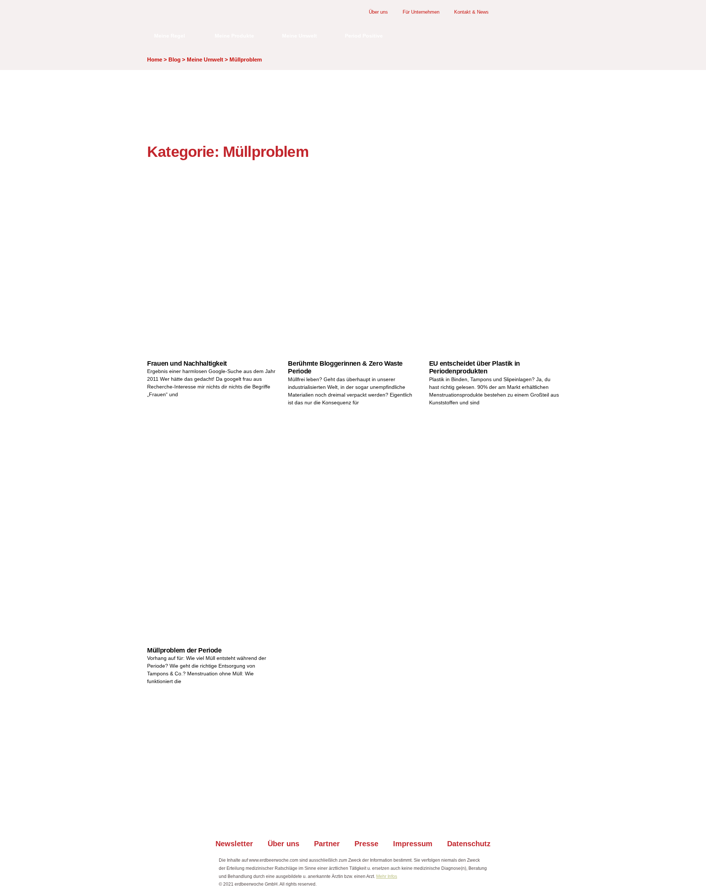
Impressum (412, 844)
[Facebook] (324, 820)
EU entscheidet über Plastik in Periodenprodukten (474, 367)
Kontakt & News (471, 12)
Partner (327, 844)
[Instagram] (343, 820)
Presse (366, 844)
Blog (174, 59)
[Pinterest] (382, 820)
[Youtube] (362, 820)
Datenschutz (469, 844)
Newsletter (234, 844)
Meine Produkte (234, 36)
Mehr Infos (386, 876)
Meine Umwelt (299, 36)
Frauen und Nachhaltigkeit (187, 363)
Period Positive (364, 36)
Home (154, 59)
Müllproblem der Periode (184, 650)
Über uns (378, 12)
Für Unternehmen (421, 12)
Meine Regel (169, 36)
